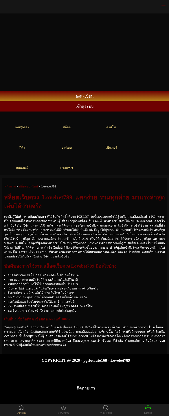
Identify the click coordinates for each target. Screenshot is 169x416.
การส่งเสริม (106, 413)
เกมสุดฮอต (22, 127)
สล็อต (67, 127)
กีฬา (22, 147)
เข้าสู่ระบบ (85, 106)
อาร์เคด (67, 147)
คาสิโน (111, 127)
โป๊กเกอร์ (111, 147)
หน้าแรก (21, 413)
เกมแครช (66, 168)
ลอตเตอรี (22, 168)
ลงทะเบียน (84, 96)
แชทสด (148, 413)
